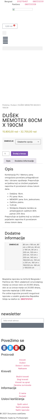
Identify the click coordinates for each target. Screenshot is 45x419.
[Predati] (22, 325)
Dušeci (14, 105)
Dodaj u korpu (19, 153)
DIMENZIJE (9, 141)
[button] (4, 33)
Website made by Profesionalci (14, 418)
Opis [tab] (8, 161)
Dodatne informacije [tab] (24, 161)
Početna (5, 105)
